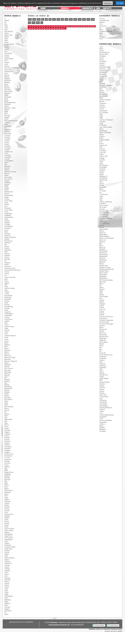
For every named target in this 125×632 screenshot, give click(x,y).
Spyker (6, 532)
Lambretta (7, 315)
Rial (5, 481)
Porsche (7, 463)
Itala (5, 279)
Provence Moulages (106, 324)
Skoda (6, 523)
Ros (100, 349)
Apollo (6, 46)
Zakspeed (7, 611)
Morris (6, 394)
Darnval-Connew (10, 172)
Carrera (101, 105)
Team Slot (103, 395)
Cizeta (6, 142)
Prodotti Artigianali (105, 31)
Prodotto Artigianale (106, 320)
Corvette (7, 155)
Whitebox (102, 429)
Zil (5, 612)
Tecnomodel (103, 397)
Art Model (102, 61)
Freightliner (8, 213)
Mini (5, 383)
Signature (102, 367)
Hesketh (7, 243)
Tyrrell (6, 574)
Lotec (6, 337)
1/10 (75, 19)
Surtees (7, 550)
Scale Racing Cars (106, 355)
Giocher (102, 160)
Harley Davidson (10, 237)
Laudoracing (103, 214)
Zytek (6, 614)
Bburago (102, 83)
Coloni (6, 144)
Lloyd (6, 332)
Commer (7, 146)
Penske (7, 445)
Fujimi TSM (103, 156)
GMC (6, 219)
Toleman (7, 561)
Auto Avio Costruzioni (12, 68)
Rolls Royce (8, 490)
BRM (6, 111)
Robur (6, 489)
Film (100, 24)
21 (80, 26)
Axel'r (101, 78)
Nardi (6, 403)
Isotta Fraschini (9, 277)
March (6, 352)
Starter (101, 386)
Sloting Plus (103, 375)
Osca (6, 427)
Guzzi (6, 230)
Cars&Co (102, 107)
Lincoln (6, 330)
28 (28, 28)
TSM (101, 418)
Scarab (6, 510)
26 (92, 26)
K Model (102, 204)
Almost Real (103, 54)
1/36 (84, 19)
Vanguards (103, 422)
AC (5, 22)
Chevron (7, 135)
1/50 (93, 19)
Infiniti (6, 264)
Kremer (7, 308)
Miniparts (102, 262)
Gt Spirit (7, 224)
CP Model (102, 125)
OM (5, 421)
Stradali (102, 37)
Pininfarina (8, 456)
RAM (6, 470)
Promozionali (104, 322)
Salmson (7, 501)
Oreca (6, 425)
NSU (6, 416)
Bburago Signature (105, 85)
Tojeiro (6, 560)
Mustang (7, 397)
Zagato (6, 609)
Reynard (7, 479)
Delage (6, 181)
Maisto (101, 231)
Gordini (6, 221)
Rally (101, 33)
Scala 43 (102, 353)
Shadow (7, 516)
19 (75, 26)
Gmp (101, 163)
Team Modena (9, 558)
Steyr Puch (8, 536)
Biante (101, 91)
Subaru (6, 543)
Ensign (6, 199)
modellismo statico (22, 9)
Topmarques (103, 406)
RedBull (7, 476)
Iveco (6, 281)
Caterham (7, 126)
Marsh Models (104, 236)
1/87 (38, 22)
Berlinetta (102, 87)
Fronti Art (102, 153)
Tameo (101, 389)
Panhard (7, 434)
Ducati (6, 193)
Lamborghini (8, 314)
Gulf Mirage (8, 226)
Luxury (101, 227)
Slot (100, 35)
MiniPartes (103, 260)
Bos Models (103, 96)
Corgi (101, 123)
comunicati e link (91, 8)
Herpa (101, 174)
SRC (101, 380)
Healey (6, 239)
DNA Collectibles (105, 132)
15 (65, 26)
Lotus (6, 339)
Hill (5, 244)
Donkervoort (8, 192)
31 (36, 28)
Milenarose (103, 253)
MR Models (103, 278)
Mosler (6, 396)
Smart (6, 525)
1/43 (34, 19)
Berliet (6, 86)
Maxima (102, 242)
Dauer (6, 175)
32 (38, 28)
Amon (6, 42)
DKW (6, 186)
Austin (6, 66)
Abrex (101, 49)
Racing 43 (102, 329)
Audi (6, 64)
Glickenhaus (8, 217)
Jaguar (6, 283)
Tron (101, 413)
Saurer (6, 505)
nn (41, 22)
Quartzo (102, 326)
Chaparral (7, 130)
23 (84, 26)
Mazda (6, 366)
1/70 (33, 22)
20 (77, 26)
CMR (101, 118)
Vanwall (7, 578)
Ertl (100, 142)
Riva (6, 487)
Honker (6, 248)
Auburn (6, 62)
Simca (6, 521)
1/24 (66, 19)
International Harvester (12, 270)
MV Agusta (8, 399)
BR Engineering (9, 102)
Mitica (101, 264)
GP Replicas (103, 165)
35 (45, 28)
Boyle (6, 101)
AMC (6, 40)
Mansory (7, 350)
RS (100, 351)
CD (5, 128)
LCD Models (103, 216)
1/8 (50, 19)
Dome (6, 190)
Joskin (6, 294)
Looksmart (103, 222)
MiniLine (102, 258)
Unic (6, 576)
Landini (6, 321)
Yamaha (7, 607)
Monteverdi (8, 388)
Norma (6, 414)
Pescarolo (7, 447)
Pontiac (7, 461)
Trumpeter (103, 417)
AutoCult (102, 69)
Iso (5, 275)
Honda (6, 246)
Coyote (6, 159)
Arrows (6, 55)
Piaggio (7, 452)
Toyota (6, 567)
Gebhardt (7, 215)
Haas (6, 232)
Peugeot (7, 450)
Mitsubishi (8, 387)
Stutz (6, 541)
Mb (100, 244)
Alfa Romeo (8, 31)
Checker (7, 131)
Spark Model (103, 378)
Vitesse (102, 424)
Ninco (101, 284)
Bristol (6, 110)
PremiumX (103, 318)
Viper (6, 591)
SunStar (102, 388)
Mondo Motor (104, 271)
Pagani (6, 432)
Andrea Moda (9, 44)
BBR (101, 81)
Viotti (6, 589)
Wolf (6, 605)
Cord (6, 153)
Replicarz (102, 340)
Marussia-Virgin (9, 357)
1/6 (62, 19)
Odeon (101, 295)
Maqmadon (103, 234)
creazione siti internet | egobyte (113, 631)
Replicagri (102, 338)
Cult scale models (105, 127)
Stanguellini (8, 534)
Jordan (6, 292)
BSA (6, 113)
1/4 (29, 22)
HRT (6, 252)
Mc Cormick (8, 368)
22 (82, 26)
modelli (65, 8)
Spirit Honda (8, 530)
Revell (101, 344)
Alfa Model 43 (104, 52)
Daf (5, 164)
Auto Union (8, 70)
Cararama (102, 103)
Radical (7, 467)
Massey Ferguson (10, 361)
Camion (102, 19)
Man (5, 346)
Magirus (7, 345)
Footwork (7, 208)
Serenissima (8, 514)
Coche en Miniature (106, 120)
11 (55, 26)
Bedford (7, 79)
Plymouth (7, 459)
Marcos (7, 354)
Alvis (6, 39)
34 (43, 28)
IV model (102, 191)
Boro (6, 99)
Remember (103, 335)
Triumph (7, 571)
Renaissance (104, 336)
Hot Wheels (103, 178)
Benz (6, 84)
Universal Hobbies (105, 420)
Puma (6, 465)
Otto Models (103, 296)
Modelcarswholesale (106, 269)
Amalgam (102, 56)
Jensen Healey (9, 288)
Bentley (7, 82)
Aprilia (6, 50)
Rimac (6, 485)
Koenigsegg (8, 306)
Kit (100, 28)
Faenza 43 (103, 145)
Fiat (5, 206)
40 (58, 28)
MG (5, 377)
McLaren (7, 370)
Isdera (6, 274)
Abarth (6, 20)
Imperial (7, 263)
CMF (101, 116)
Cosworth (7, 157)
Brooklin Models (105, 100)
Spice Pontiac (9, 529)
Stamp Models (104, 382)
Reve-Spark (103, 342)
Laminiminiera (104, 213)
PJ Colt (7, 458)
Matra (6, 363)
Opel (6, 423)
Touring (7, 565)
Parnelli (7, 438)
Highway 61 (103, 176)
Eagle (6, 197)
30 (33, 28)
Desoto (6, 184)
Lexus (6, 325)
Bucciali (7, 115)
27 (94, 26)
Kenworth (7, 299)
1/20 (79, 19)
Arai (5, 51)
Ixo (100, 193)
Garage (101, 158)
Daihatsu (7, 166)
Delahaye (7, 183)
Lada (6, 310)
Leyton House (9, 326)
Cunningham (8, 161)
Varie (101, 39)
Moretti (6, 390)
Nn (5, 412)
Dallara (6, 170)
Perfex (101, 307)
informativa (108, 3)
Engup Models (104, 140)
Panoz (6, 436)
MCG (101, 245)
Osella (6, 428)
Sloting (101, 373)
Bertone (7, 88)
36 (48, 28)
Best (101, 89)
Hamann (7, 234)
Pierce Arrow (8, 454)
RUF (6, 496)
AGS (6, 26)
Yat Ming (102, 431)
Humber (7, 255)
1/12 (54, 19)
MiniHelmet (103, 256)
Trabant (7, 569)
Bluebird (7, 93)
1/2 (46, 19)
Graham (7, 223)
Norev (101, 287)
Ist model (102, 187)
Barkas (6, 77)
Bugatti (6, 117)
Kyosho (102, 209)
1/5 (43, 19)
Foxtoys (102, 149)
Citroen (6, 141)
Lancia (6, 317)
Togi (100, 398)
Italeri (101, 189)
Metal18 (102, 249)
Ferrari (6, 204)
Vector (6, 581)
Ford (6, 212)
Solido (101, 377)
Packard (7, 430)
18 (72, 26)
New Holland (8, 407)
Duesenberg (8, 195)
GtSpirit (102, 171)
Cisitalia (7, 139)
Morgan (7, 392)
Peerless (7, 441)
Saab (6, 498)
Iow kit (101, 183)
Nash (6, 405)
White (6, 601)
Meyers (7, 376)
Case (6, 124)
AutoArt (102, 65)
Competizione (104, 20)
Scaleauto (102, 357)
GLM (101, 162)
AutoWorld (103, 72)
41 (60, 28)
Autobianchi (8, 71)
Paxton (6, 439)
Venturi (6, 583)
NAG (6, 401)
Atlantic (102, 63)
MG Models (103, 251)
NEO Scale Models (106, 280)
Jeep (6, 286)
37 (50, 28)
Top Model (103, 402)
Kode (6, 303)
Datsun (6, 173)
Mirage (6, 385)
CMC (101, 114)
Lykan (6, 341)
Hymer (6, 257)
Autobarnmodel (104, 67)
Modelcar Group (105, 267)
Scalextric (102, 358)
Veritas (6, 585)
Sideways (102, 366)
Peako (101, 306)
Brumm (101, 101)
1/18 (30, 19)
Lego (101, 220)
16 (67, 26)
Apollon (7, 48)
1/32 (58, 19)
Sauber (6, 503)
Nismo (6, 408)
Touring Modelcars (105, 408)
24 (87, 26)
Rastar (101, 331)
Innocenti (7, 266)
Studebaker (8, 540)
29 (31, 28)
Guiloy (101, 173)
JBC (5, 285)
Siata (6, 520)
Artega (6, 57)
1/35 (88, 19)
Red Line (102, 333)
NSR (101, 291)
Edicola (102, 136)
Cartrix (101, 109)
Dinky (101, 129)
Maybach (7, 365)
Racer (101, 327)
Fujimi (101, 154)
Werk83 (102, 428)
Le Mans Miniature (105, 218)
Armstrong (8, 53)
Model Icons (103, 265)
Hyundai (7, 259)
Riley (6, 483)
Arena (101, 60)
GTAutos (102, 169)
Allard (6, 33)
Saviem (7, 507)
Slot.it (101, 371)
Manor (6, 348)
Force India (8, 210)
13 (60, 26)
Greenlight (103, 167)
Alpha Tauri (8, 35)
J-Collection (103, 194)
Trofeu (101, 411)
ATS (5, 60)
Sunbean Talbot (9, 547)
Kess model (103, 205)
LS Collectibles (104, 224)
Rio (100, 347)
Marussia (7, 356)
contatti (107, 8)
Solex (6, 527)
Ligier (6, 328)
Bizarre (101, 92)
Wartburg (7, 600)
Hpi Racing (103, 180)
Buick (6, 119)
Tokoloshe (103, 400)
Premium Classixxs (106, 316)
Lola (5, 334)
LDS (5, 323)
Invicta (6, 272)
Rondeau (7, 492)
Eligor (101, 138)
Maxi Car (102, 240)
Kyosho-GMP (104, 211)
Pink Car (102, 309)
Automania (103, 71)
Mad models (103, 229)
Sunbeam (7, 545)
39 (55, 28)
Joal (100, 200)
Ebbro (101, 134)
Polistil (101, 313)
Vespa (6, 587)
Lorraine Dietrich (10, 336)
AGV (6, 29)
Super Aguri (8, 549)
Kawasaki (7, 297)
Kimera (6, 301)
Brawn (6, 106)
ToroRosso (8, 563)
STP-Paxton (8, 538)
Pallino (101, 302)
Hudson (7, 254)
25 (89, 26)
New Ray (102, 282)
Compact (7, 148)
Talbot (6, 554)
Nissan (6, 410)
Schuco (102, 360)
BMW (6, 95)
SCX (101, 362)
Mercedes (7, 372)
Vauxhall (7, 580)
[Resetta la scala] (48, 16)
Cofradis (102, 122)
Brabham (7, 104)
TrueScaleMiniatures (106, 415)
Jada (101, 196)
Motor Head (103, 273)
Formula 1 (102, 26)
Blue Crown (8, 91)
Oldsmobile (8, 419)
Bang (101, 80)
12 (58, 26)
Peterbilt (7, 448)
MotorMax (102, 276)
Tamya (101, 391)
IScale (101, 185)
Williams (7, 603)
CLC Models (103, 112)
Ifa (5, 261)
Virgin (6, 592)
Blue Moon (103, 94)
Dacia (6, 162)
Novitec (102, 289)
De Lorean (8, 177)
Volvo (6, 598)
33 (41, 28)
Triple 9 (102, 409)
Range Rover (9, 472)
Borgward (7, 97)
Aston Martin (8, 59)
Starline (102, 384)
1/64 (38, 19)
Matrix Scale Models (106, 238)
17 (70, 26)
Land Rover (8, 319)
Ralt (5, 469)
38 (53, 28)
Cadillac (7, 122)
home (43, 8)
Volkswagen (8, 596)
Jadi (100, 198)
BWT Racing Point (10, 121)
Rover (6, 494)
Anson (101, 58)
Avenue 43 (103, 76)
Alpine (6, 37)
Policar (101, 311)
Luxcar (101, 225)
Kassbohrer (8, 295)
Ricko (101, 346)
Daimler (7, 168)
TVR (6, 572)
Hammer (7, 235)
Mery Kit (102, 247)
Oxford (101, 300)
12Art (101, 47)
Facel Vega (8, 201)
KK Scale (102, 207)
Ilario (101, 182)
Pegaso (7, 443)
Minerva (7, 381)
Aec (5, 24)
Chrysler (7, 137)
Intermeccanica (9, 268)
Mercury (7, 374)
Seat (6, 512)
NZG (101, 293)
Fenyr (6, 203)
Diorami (102, 22)
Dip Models (103, 131)
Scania (6, 509)
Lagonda (7, 312)
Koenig (6, 305)
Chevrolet (7, 133)
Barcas (6, 75)
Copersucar (8, 152)
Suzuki (6, 552)
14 (62, 26)
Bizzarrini (7, 90)
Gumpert (7, 228)
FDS (101, 147)
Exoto (101, 143)
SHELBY (102, 364)
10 (53, 26)
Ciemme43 (103, 111)
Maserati (7, 359)
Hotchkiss (7, 250)
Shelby (6, 518)
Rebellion (7, 474)
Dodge (6, 188)
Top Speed (103, 404)
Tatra (6, 556)
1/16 (71, 19)
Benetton (7, 80)
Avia (6, 73)
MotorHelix (103, 275)
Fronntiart (102, 151)
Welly (101, 426)
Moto (101, 29)
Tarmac (102, 393)
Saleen (6, 499)
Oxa (100, 298)
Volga (6, 594)
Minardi (7, 379)
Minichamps (103, 255)
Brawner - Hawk (10, 108)
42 (62, 28)
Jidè (5, 290)
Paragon (102, 304)
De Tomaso (8, 179)
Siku (101, 369)
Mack (6, 343)
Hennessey (8, 241)
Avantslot (102, 74)
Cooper (6, 150)
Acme (101, 50)
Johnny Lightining (105, 202)
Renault (7, 478)
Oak (5, 417)
